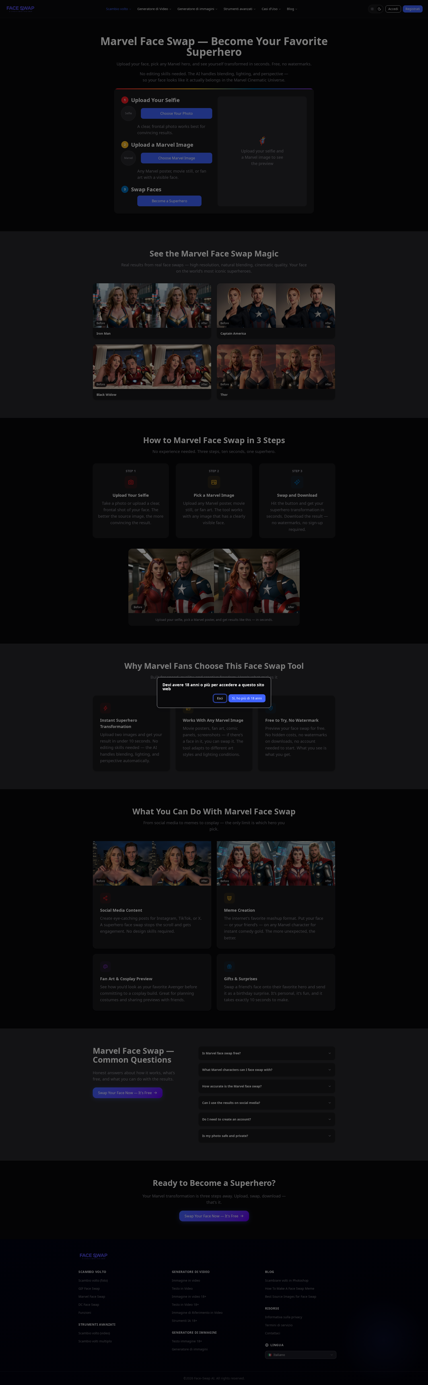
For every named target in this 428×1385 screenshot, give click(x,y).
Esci (220, 698)
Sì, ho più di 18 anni (247, 698)
